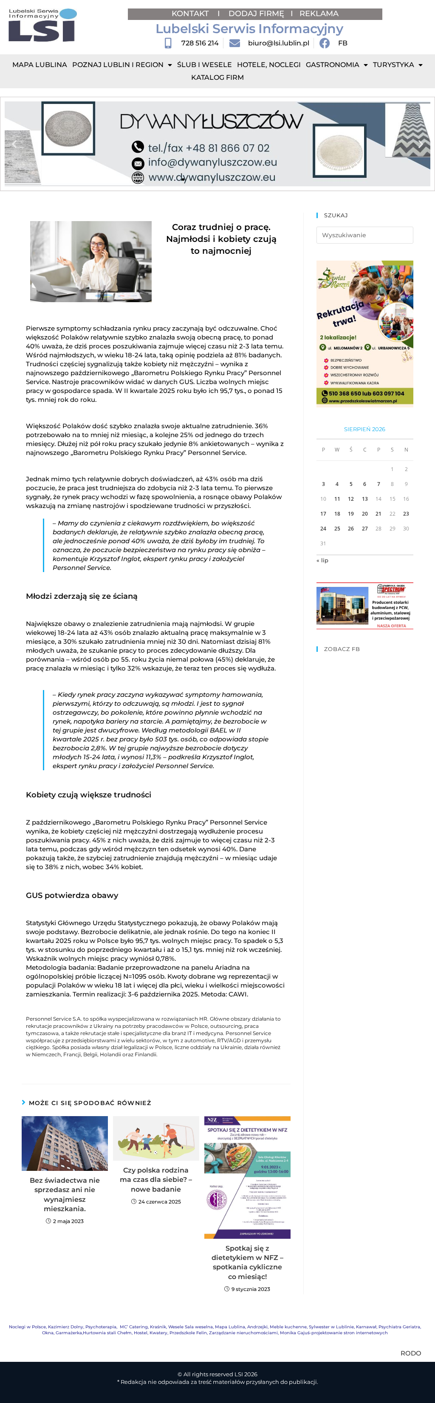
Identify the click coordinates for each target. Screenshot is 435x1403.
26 (351, 528)
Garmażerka (69, 1333)
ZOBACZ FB (342, 648)
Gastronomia (332, 65)
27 (365, 528)
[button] (14, 144)
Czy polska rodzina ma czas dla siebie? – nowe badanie (156, 1179)
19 (351, 513)
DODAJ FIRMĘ (256, 13)
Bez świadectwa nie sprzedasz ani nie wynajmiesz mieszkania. (65, 1194)
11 (337, 498)
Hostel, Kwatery (150, 1333)
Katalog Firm (217, 77)
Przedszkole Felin (188, 1333)
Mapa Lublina (39, 65)
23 (406, 513)
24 (323, 528)
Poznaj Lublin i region (118, 65)
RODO (411, 1353)
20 (365, 513)
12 (351, 498)
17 (323, 513)
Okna (48, 1333)
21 (378, 513)
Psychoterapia (100, 1327)
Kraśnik (158, 1327)
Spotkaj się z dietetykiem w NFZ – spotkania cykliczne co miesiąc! (247, 1262)
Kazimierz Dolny (65, 1327)
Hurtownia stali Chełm (107, 1333)
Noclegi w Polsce (27, 1327)
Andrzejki (257, 1327)
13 (365, 498)
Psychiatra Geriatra (399, 1327)
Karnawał (366, 1327)
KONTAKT (191, 13)
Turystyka (393, 65)
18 (337, 513)
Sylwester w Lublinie (331, 1327)
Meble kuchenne (288, 1327)
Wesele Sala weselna (190, 1327)
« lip (322, 560)
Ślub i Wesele (204, 65)
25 (337, 528)
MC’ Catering (134, 1327)
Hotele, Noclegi (269, 65)
